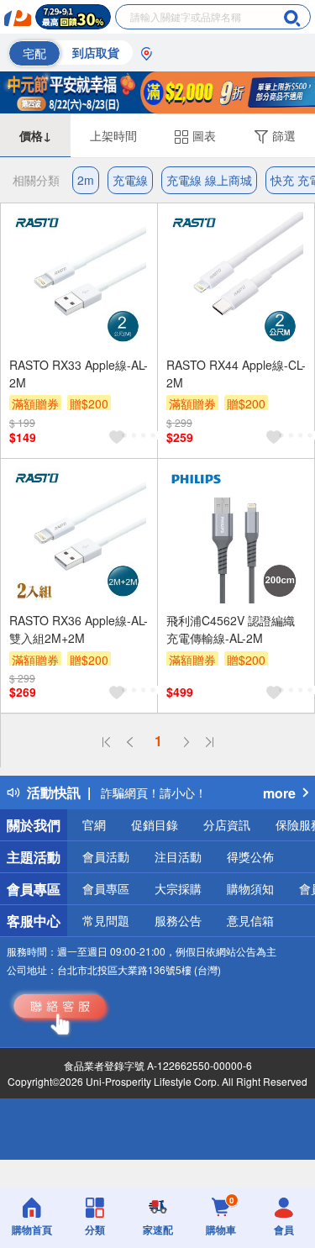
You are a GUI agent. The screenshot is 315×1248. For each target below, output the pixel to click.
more (279, 793)
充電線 (130, 179)
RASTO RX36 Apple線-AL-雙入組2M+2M (78, 629)
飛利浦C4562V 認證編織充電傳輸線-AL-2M (230, 629)
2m (85, 179)
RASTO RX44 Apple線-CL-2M (236, 373)
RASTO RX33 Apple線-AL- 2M (78, 373)
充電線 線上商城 (209, 179)
